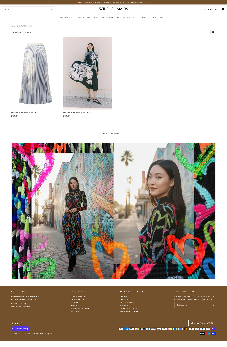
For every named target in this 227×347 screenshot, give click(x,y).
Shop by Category (126, 17)
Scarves (144, 17)
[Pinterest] (15, 323)
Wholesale (75, 311)
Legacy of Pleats (127, 302)
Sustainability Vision (80, 308)
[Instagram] (21, 323)
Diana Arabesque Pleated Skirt (25, 112)
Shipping (75, 302)
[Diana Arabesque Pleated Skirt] (35, 73)
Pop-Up (163, 17)
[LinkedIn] (18, 323)
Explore (18, 32)
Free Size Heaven (78, 296)
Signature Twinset (103, 17)
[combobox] (28, 9)
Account (207, 9)
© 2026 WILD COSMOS (22, 333)
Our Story (124, 296)
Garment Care (77, 299)
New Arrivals (67, 17)
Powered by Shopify (43, 333)
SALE (154, 17)
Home (13, 26)
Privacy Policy (126, 305)
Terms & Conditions (128, 308)
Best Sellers (84, 17)
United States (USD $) (203, 323)
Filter (29, 32)
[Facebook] (12, 323)
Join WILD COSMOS (129, 311)
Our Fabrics (125, 299)
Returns (74, 305)
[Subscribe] (213, 305)
